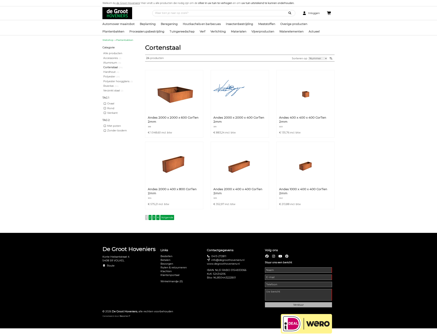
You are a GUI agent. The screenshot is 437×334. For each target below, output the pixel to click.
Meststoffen (266, 24)
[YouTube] (280, 256)
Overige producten (293, 24)
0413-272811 (218, 256)
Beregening (169, 24)
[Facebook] (267, 256)
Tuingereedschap (182, 31)
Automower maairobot (118, 24)
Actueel (314, 31)
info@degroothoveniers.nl (227, 260)
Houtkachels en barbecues (202, 24)
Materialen (238, 31)
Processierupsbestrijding (146, 31)
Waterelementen (291, 31)
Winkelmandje (171, 281)
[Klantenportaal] (304, 13)
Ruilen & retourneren (173, 267)
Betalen (165, 260)
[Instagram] (274, 256)
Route (111, 265)
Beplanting (148, 24)
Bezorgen (166, 263)
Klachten (166, 271)
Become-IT (125, 316)
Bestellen (166, 256)
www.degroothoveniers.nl (223, 263)
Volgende (167, 217)
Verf (202, 31)
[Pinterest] (287, 256)
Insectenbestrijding (239, 24)
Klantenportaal (169, 275)
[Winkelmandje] (329, 13)
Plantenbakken (113, 31)
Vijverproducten (262, 31)
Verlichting (218, 31)
